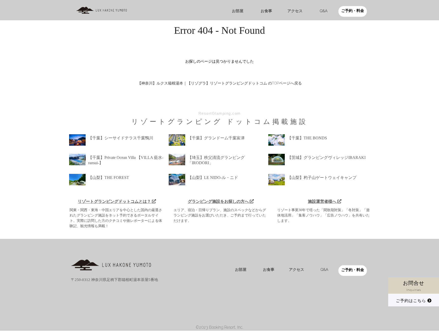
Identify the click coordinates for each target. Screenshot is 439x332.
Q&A (323, 11)
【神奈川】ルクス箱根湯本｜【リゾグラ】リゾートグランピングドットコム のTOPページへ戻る (219, 83)
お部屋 (237, 11)
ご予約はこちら (411, 300)
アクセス (295, 11)
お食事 (266, 11)
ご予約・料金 (352, 10)
